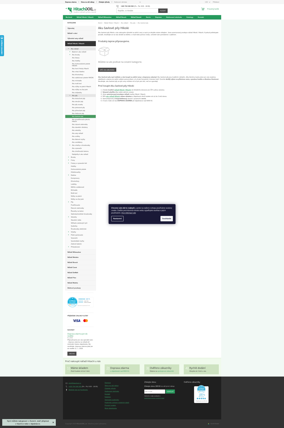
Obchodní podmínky (112, 400)
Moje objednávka (111, 408)
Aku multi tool (76, 83)
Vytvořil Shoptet (214, 423)
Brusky (73, 157)
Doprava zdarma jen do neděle (77, 335)
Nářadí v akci (72, 33)
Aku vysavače (77, 148)
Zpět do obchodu (107, 70)
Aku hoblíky (76, 61)
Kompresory (75, 178)
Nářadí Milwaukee (74, 252)
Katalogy (108, 397)
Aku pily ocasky (77, 104)
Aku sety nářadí (77, 133)
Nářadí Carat (72, 267)
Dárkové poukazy (74, 288)
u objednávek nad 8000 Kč (119, 371)
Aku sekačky (76, 130)
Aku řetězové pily (78, 113)
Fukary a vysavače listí (79, 163)
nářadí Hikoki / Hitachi (122, 90)
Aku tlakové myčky (78, 139)
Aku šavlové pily (77, 116)
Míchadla (74, 190)
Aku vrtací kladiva (78, 71)
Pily (72, 202)
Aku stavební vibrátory (80, 127)
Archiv (72, 354)
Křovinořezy (75, 181)
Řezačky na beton (77, 211)
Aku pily (74, 95)
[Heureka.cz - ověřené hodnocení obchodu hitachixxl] (201, 394)
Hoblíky (73, 166)
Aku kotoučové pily (78, 98)
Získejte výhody (104, 2)
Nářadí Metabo (73, 257)
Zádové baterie (76, 244)
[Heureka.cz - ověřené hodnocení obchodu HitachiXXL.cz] (80, 302)
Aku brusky (76, 55)
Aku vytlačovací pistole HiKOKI (83, 77)
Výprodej (71, 28)
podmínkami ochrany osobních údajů (154, 398)
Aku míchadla (77, 80)
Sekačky (74, 217)
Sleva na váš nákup (87, 2)
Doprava (108, 383)
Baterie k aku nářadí (79, 52)
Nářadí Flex (72, 278)
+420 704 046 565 (75, 386)
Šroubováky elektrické (78, 229)
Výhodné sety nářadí (75, 38)
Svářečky (74, 226)
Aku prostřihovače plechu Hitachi (81, 120)
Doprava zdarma (70, 2)
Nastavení (117, 219)
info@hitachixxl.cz (75, 383)
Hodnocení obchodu (120, 2)
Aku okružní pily (77, 101)
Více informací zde (128, 213)
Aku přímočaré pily (78, 110)
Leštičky (74, 184)
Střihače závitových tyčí (79, 223)
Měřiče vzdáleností (77, 187)
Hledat (163, 11)
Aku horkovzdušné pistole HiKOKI (81, 65)
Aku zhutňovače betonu (80, 151)
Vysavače (74, 238)
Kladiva (73, 175)
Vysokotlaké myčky (77, 241)
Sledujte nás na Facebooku (78, 390)
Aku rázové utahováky (80, 124)
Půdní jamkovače (77, 235)
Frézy (73, 160)
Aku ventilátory (77, 142)
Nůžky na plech (76, 196)
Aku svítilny (76, 136)
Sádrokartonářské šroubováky (81, 214)
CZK (206, 2)
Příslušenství (75, 247)
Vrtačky (73, 232)
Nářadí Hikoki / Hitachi (76, 43)
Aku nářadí (75, 49)
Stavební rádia (76, 220)
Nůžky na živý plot (77, 199)
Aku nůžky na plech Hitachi (81, 86)
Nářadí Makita (73, 283)
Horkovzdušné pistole (78, 169)
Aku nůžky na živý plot (80, 89)
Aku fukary (75, 58)
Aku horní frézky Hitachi (80, 68)
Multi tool (74, 193)
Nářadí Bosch (73, 262)
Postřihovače (75, 205)
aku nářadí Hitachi (113, 96)
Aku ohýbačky (77, 92)
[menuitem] (68, 17)
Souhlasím (166, 219)
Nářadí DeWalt (73, 272)
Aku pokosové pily (78, 107)
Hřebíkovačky (75, 172)
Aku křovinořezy (77, 74)
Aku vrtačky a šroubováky (81, 145)
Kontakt (107, 394)
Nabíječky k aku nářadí (80, 154)
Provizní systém (110, 405)
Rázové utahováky (77, 208)
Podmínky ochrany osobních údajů (117, 402)
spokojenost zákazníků (166, 371)
